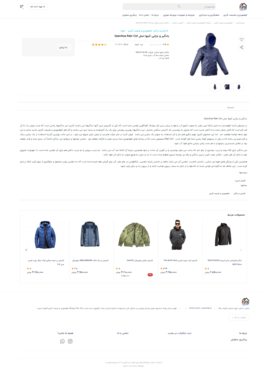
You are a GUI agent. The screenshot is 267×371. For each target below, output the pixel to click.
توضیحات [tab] (243, 107)
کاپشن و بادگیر (177, 22)
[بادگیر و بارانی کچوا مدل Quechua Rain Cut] (143, 301)
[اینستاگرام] (70, 341)
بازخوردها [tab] (230, 107)
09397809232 (194, 308)
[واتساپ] (62, 341)
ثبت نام (34, 6)
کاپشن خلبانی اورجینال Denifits (140, 260)
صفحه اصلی (240, 22)
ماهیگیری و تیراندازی (209, 15)
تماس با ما (144, 15)
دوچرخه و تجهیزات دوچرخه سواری (179, 15)
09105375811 (206, 308)
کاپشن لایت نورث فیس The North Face (180, 260)
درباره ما (155, 15)
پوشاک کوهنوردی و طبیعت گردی (199, 22)
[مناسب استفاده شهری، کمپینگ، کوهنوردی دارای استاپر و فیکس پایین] (90, 235)
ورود (40, 6)
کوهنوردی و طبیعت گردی (235, 15)
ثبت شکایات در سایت (179, 333)
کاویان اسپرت (240, 180)
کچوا (123, 31)
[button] (26, 249)
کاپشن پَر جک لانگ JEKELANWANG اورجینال (90, 260)
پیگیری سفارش (129, 15)
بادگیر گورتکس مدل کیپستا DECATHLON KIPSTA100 (225, 262)
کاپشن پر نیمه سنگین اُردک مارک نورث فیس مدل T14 (46, 262)
